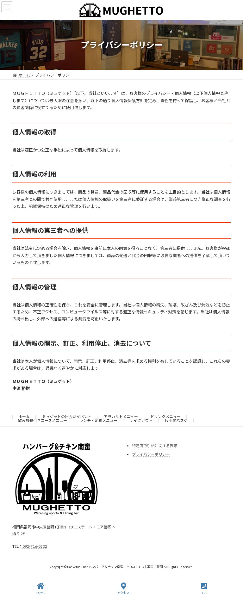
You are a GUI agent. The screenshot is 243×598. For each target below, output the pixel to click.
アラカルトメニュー (121, 416)
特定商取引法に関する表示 (155, 445)
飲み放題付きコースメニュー (42, 420)
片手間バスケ (176, 420)
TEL (204, 593)
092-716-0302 (34, 546)
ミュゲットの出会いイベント (66, 416)
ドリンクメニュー (165, 416)
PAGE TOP (232, 568)
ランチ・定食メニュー (98, 420)
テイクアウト (141, 420)
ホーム (24, 416)
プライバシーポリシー (151, 454)
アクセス (123, 593)
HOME (41, 593)
